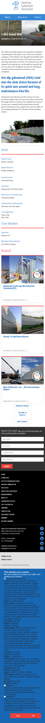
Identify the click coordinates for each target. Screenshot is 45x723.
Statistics (10, 686)
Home (3, 474)
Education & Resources (9, 491)
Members (4, 518)
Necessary (16, 579)
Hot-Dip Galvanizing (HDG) (10, 481)
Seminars (4, 508)
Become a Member (7, 521)
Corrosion (5, 478)
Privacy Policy (6, 559)
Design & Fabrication (8, 484)
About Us (4, 498)
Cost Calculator (7, 504)
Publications (5, 511)
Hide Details (7, 717)
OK (33, 715)
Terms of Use (6, 556)
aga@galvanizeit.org (8, 548)
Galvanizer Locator (8, 501)
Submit (7, 466)
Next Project (22, 421)
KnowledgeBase (6, 494)
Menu (8, 17)
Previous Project (22, 406)
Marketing (10, 697)
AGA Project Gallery (7, 514)
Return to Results (22, 413)
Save (18, 715)
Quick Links (23, 17)
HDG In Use (4, 488)
